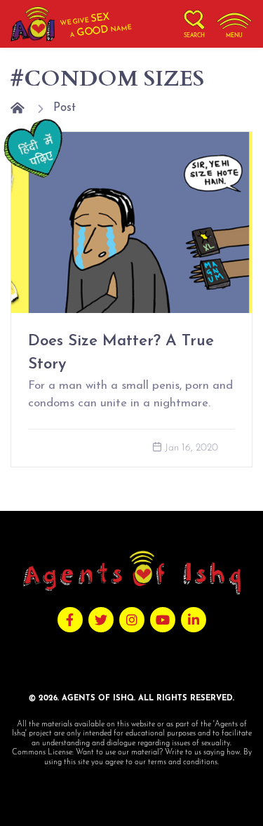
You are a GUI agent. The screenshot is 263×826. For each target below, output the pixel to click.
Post (64, 108)
